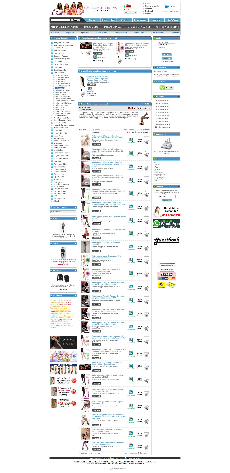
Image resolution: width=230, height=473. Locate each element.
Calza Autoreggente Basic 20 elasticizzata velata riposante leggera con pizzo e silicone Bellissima (109, 416)
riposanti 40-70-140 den (64, 114)
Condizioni (157, 164)
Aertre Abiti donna (60, 48)
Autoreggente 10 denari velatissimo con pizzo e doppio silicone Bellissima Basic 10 (108, 137)
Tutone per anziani (60, 199)
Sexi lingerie (58, 182)
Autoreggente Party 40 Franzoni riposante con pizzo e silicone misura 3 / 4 (108, 324)
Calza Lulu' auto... (163, 118)
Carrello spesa (161, 67)
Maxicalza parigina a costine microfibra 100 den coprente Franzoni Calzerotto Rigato (97, 78)
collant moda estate (63, 97)
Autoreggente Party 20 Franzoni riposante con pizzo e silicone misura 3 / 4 (108, 297)
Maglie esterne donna (62, 153)
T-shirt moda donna (60, 191)
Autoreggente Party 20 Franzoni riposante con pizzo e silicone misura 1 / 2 (108, 284)
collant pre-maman (62, 105)
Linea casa (58, 143)
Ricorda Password (167, 61)
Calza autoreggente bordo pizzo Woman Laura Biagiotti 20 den (107, 430)
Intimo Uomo (58, 136)
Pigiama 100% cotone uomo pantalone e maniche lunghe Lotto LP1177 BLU (63, 260)
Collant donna (59, 73)
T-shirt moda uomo (60, 193)
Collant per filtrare (60, 116)
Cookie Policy (158, 176)
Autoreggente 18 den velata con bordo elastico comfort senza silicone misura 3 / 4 (108, 203)
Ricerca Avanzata (152, 6)
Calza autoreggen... (163, 103)
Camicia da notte (60, 70)
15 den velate (60, 79)
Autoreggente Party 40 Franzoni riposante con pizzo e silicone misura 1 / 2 (108, 310)
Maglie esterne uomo (61, 156)
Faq (155, 166)
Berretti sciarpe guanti (62, 59)
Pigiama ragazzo (60, 171)
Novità (55, 218)
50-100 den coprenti (63, 86)
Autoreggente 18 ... (163, 109)
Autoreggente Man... (164, 100)
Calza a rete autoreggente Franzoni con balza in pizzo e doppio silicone (103, 45)
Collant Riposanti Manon (62, 118)
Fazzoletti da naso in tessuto (64, 125)
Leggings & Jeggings (61, 140)
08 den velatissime (62, 75)
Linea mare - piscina (61, 145)
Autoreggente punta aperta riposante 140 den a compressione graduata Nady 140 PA (108, 337)
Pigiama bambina (60, 164)
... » (69, 286)
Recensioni (57, 270)
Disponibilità (131, 132)
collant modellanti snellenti (65, 101)
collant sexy (60, 107)
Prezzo (139, 132)
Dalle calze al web (159, 174)
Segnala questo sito (133, 458)
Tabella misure (158, 172)
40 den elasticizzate (63, 84)
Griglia (144, 104)
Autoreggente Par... (163, 115)
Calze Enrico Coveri (61, 64)
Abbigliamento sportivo (62, 43)
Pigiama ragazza (60, 169)
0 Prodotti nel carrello (170, 11)
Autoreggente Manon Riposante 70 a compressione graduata (137, 44)
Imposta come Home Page (101, 458)
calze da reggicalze (63, 92)
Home (83, 104)
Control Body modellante (62, 120)
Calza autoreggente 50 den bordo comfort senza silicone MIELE (108, 376)
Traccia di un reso (159, 177)
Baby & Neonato (60, 50)
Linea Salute (58, 150)
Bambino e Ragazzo (61, 56)
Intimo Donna (58, 130)
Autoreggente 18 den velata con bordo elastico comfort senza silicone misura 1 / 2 (108, 190)
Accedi (148, 14)
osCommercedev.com (118, 469)
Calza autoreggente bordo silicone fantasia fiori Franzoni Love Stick (108, 443)
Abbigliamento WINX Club (63, 45)
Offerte (148, 3)
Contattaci (149, 8)
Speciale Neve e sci (61, 189)
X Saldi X (57, 201)
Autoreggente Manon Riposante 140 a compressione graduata (106, 257)
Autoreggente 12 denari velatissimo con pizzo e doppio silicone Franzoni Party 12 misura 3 (107, 178)
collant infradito (61, 94)
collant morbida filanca (64, 103)
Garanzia (157, 168)
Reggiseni (57, 180)
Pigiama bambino (60, 167)
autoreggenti (60, 88)
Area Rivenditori (159, 179)
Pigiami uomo (59, 177)
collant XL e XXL (61, 109)
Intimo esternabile (60, 133)
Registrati (149, 11)
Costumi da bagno (60, 123)
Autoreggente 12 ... (163, 124)
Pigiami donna (59, 174)
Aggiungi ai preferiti (118, 458)
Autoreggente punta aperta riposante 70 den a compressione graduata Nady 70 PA (109, 350)
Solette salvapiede (60, 186)
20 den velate (60, 82)
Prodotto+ (96, 132)
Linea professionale (61, 148)
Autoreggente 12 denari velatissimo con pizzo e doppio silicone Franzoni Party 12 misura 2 (107, 164)
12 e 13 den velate (62, 77)
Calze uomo (58, 67)
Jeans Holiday (59, 138)
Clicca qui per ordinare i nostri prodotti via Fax (166, 152)
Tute (55, 196)
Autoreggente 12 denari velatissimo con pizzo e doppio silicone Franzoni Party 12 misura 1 (107, 151)
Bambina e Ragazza (61, 53)
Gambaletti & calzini (61, 127)
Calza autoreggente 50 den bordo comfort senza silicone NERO (108, 390)
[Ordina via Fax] (166, 150)
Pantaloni (57, 161)
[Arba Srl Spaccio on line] (84, 14)
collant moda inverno (63, 99)
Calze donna (58, 62)
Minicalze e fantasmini (62, 158)
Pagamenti (157, 169)
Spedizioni (157, 171)
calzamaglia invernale (63, 90)
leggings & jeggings (63, 111)
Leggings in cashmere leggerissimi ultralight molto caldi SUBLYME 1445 (63, 235)
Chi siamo (157, 163)
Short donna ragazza (61, 184)
